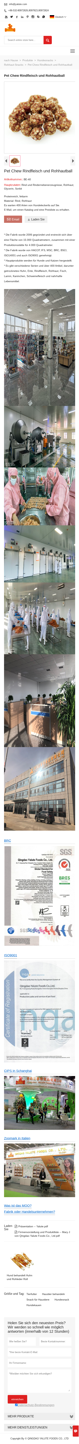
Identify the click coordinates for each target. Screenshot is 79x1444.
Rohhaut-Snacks (13, 64)
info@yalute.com (18, 4)
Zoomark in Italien (17, 1138)
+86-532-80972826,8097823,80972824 (28, 10)
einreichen (17, 1399)
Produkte (27, 60)
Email (13, 219)
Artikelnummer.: (14, 179)
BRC (7, 840)
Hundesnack (62, 1299)
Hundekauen (33, 1305)
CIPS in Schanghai (18, 1071)
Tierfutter (31, 1294)
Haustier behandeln (53, 1294)
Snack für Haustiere (37, 1299)
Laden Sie (36, 219)
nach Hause (11, 60)
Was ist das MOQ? (18, 1205)
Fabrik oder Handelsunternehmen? (29, 1212)
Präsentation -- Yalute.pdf (31, 1226)
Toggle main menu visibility (72, 50)
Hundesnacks (45, 60)
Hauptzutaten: (12, 184)
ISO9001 (10, 955)
